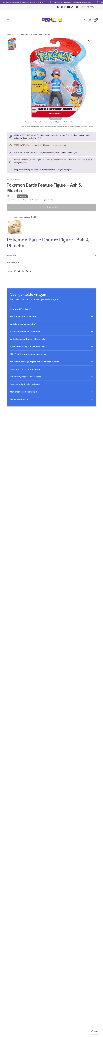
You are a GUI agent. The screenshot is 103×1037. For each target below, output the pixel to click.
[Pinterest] (23, 271)
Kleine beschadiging (20, 399)
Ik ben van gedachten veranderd (25, 376)
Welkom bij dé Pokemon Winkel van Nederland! (66, 2)
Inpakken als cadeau (25, 217)
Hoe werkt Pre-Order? (21, 309)
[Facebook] (58, 7)
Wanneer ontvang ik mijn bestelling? (27, 346)
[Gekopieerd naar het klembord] (30, 271)
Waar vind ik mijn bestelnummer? (26, 331)
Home (9, 34)
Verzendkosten (22, 200)
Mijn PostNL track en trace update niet (28, 354)
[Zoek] (84, 20)
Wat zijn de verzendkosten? (23, 324)
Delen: (9, 271)
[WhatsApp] (26, 271)
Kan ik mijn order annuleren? (24, 316)
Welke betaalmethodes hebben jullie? (28, 339)
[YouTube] (68, 7)
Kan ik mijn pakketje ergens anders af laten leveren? (35, 361)
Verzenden (12, 255)
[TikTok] (72, 7)
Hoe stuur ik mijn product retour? (26, 369)
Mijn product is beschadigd (23, 391)
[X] (61, 7)
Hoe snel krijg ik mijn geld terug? (26, 384)
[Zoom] (89, 41)
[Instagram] (65, 7)
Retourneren (13, 262)
